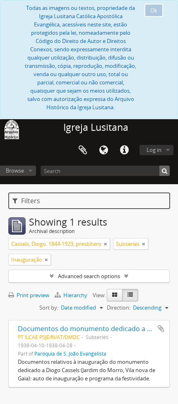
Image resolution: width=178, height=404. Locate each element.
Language (103, 150)
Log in (154, 150)
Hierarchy (75, 295)
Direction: (118, 307)
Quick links (124, 150)
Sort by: (48, 307)
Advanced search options (89, 276)
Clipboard (82, 150)
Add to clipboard (161, 329)
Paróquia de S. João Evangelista (70, 353)
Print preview (32, 295)
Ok (153, 10)
